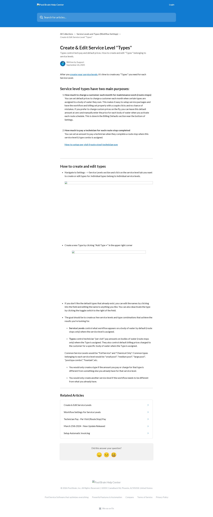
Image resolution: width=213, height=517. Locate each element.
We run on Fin (108, 508)
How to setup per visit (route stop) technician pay (91, 144)
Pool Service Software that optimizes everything (67, 497)
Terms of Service (144, 497)
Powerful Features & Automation (107, 497)
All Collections (66, 34)
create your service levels (84, 74)
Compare (129, 497)
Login (171, 5)
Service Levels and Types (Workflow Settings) (97, 34)
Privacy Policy (162, 497)
